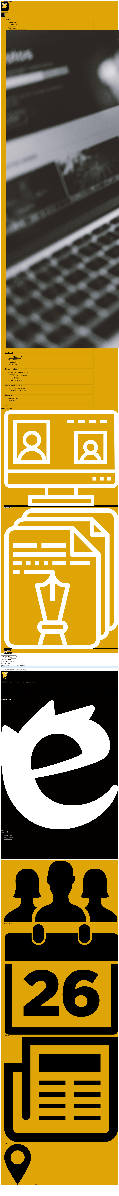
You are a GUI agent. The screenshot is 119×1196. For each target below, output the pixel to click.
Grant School (13, 359)
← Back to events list (8, 669)
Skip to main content (6, 1)
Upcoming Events (6, 666)
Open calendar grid (21, 669)
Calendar (9, 653)
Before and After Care (15, 378)
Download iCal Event (23, 665)
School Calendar (14, 27)
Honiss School (13, 361)
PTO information (14, 377)
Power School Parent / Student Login (19, 372)
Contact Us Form (14, 398)
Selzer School (13, 22)
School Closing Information (17, 388)
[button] (8, 19)
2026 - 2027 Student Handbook (18, 29)
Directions (12, 400)
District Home (8, 835)
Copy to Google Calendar (8, 665)
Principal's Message (14, 24)
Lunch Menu (13, 374)
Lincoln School (13, 362)
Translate (13, 658)
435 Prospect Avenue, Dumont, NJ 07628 (12, 682)
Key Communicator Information (18, 375)
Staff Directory (8, 839)
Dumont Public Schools (15, 356)
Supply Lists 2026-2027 (16, 380)
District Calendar (9, 837)
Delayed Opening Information (17, 390)
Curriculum (12, 26)
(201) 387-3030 (32, 682)
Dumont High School (15, 358)
